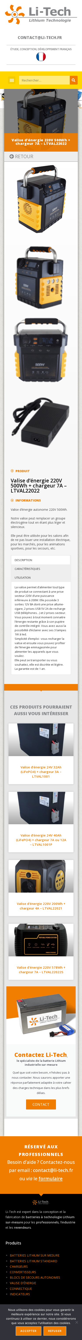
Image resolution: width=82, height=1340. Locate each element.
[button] (11, 80)
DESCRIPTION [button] (23, 560)
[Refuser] (76, 1322)
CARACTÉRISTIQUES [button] (27, 569)
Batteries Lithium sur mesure (34, 1255)
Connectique (21, 1289)
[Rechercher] (74, 80)
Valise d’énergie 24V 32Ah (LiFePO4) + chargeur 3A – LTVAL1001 (41, 771)
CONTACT (41, 1104)
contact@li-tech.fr (40, 37)
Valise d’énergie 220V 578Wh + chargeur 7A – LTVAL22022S (41, 969)
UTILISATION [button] (23, 578)
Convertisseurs (23, 1272)
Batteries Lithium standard (33, 1261)
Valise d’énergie (23, 1283)
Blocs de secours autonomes (35, 1277)
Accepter (28, 1331)
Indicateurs (20, 1294)
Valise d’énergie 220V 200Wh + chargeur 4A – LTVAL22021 (41, 905)
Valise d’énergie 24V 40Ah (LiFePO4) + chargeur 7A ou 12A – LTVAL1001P (41, 840)
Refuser (55, 1331)
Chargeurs (19, 1266)
